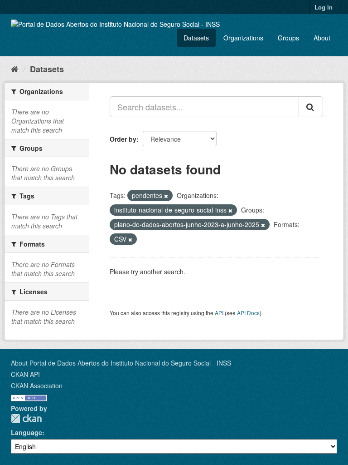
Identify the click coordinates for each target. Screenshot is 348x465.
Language (26, 432)
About (322, 37)
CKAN (26, 418)
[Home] (15, 68)
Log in (323, 7)
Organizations (243, 37)
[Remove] (166, 195)
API (219, 313)
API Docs (248, 313)
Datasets (196, 37)
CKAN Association (37, 385)
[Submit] (311, 106)
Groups (288, 37)
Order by (123, 138)
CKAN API (25, 374)
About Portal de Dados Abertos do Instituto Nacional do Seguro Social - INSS (121, 362)
